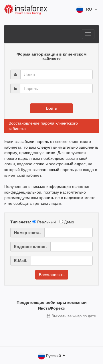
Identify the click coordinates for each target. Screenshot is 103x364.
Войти (51, 108)
